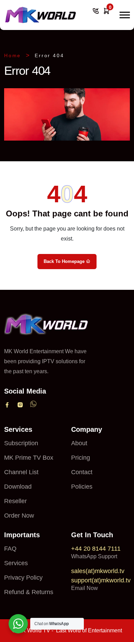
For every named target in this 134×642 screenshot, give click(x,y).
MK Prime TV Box (28, 457)
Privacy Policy (23, 577)
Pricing (80, 457)
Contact (81, 472)
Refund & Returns (28, 592)
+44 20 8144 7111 (96, 548)
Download (18, 486)
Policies (81, 486)
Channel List (21, 472)
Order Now (19, 515)
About (79, 443)
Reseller (15, 501)
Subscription (21, 443)
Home (12, 55)
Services (16, 563)
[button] (125, 15)
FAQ (10, 548)
